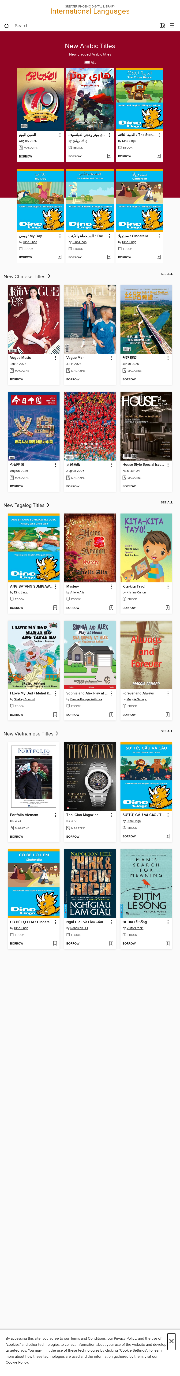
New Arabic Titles (90, 46)
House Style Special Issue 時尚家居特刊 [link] (144, 465)
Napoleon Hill (79, 928)
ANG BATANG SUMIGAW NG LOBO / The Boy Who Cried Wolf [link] (31, 587)
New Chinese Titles (25, 277)
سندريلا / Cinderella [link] (133, 236)
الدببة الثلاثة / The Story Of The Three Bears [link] (137, 135)
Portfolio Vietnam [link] (24, 815)
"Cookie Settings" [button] (133, 1350)
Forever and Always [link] (138, 693)
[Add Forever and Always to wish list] (167, 715)
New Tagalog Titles (25, 505)
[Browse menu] (172, 25)
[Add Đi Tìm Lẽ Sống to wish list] (167, 944)
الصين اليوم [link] (27, 135)
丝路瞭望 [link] (130, 358)
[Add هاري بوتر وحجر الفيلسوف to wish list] (109, 157)
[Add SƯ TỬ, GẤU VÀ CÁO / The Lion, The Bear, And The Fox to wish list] (167, 837)
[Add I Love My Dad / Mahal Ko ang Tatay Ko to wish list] (55, 715)
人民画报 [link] (73, 465)
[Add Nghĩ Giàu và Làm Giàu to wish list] (111, 944)
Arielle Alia (77, 592)
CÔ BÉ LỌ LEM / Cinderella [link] (31, 922)
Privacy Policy (125, 1338)
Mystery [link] (72, 587)
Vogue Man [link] (75, 358)
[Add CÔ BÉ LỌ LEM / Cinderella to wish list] (55, 944)
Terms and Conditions (88, 1338)
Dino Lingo (129, 141)
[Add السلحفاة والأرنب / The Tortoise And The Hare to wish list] (109, 258)
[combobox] (80, 26)
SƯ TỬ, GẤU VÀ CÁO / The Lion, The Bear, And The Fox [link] (144, 815)
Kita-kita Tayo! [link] (134, 587)
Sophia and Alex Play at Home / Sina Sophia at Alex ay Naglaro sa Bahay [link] (87, 693)
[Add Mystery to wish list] (111, 608)
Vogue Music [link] (20, 358)
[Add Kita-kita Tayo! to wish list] (167, 608)
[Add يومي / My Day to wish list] (59, 258)
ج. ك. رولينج (79, 141)
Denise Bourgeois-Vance (86, 699)
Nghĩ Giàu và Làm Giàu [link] (84, 922)
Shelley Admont (24, 699)
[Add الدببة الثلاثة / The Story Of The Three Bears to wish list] (158, 157)
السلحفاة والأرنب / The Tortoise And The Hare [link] (87, 236)
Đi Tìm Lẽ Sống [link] (135, 922)
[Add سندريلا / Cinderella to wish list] (158, 258)
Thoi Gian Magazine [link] (82, 815)
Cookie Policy (17, 1362)
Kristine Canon (136, 592)
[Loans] (162, 26)
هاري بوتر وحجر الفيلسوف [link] (87, 135)
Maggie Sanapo (137, 699)
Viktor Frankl (135, 928)
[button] (59, 135)
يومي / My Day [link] (30, 236)
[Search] (7, 26)
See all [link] (90, 62)
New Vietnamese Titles (29, 734)
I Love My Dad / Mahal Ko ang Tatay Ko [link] (31, 693)
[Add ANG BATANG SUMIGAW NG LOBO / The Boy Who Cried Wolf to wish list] (55, 608)
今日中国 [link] (17, 465)
